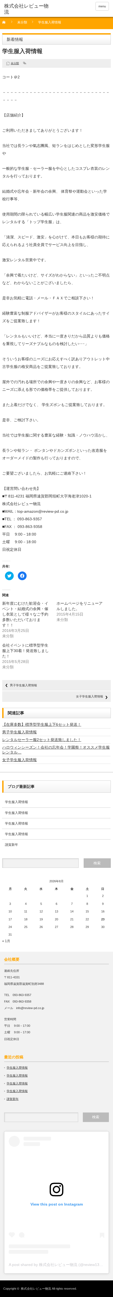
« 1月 (6, 941)
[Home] (7, 24)
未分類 (22, 22)
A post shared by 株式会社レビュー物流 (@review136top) (58, 1264)
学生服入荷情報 (16, 802)
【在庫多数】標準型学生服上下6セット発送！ (41, 724)
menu (102, 6)
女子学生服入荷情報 (89, 696)
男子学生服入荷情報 (23, 685)
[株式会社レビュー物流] (26, 9)
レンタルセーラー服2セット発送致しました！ (41, 739)
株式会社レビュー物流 (36, 1288)
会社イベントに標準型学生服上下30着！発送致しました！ (25, 650)
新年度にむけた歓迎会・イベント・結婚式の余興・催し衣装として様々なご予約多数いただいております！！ (25, 614)
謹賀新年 (11, 845)
